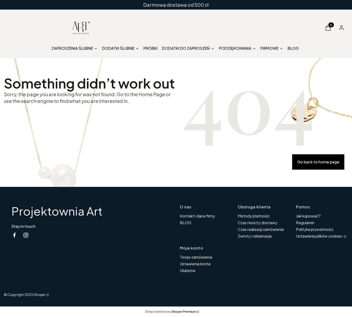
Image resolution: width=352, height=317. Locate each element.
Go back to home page (318, 161)
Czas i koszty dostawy (257, 222)
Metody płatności (253, 215)
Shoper (39, 294)
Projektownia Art (56, 211)
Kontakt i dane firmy (197, 215)
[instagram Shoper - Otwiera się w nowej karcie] (26, 235)
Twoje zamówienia (196, 257)
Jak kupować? (308, 215)
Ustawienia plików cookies (319, 236)
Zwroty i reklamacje (255, 236)
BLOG (185, 222)
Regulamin (305, 222)
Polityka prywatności (314, 229)
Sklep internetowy (170, 311)
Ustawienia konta (195, 263)
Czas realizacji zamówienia (261, 229)
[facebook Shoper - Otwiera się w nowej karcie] (14, 235)
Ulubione (187, 270)
